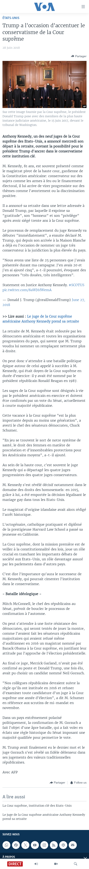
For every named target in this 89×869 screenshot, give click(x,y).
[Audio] (36, 864)
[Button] (79, 56)
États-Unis (10, 18)
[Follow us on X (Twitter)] (25, 845)
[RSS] (54, 845)
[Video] (56, 864)
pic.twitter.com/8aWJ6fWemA (27, 290)
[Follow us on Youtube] (35, 845)
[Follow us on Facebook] (16, 845)
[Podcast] (63, 845)
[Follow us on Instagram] (44, 845)
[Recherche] (75, 864)
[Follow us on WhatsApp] (6, 845)
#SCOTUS (76, 285)
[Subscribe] (73, 845)
